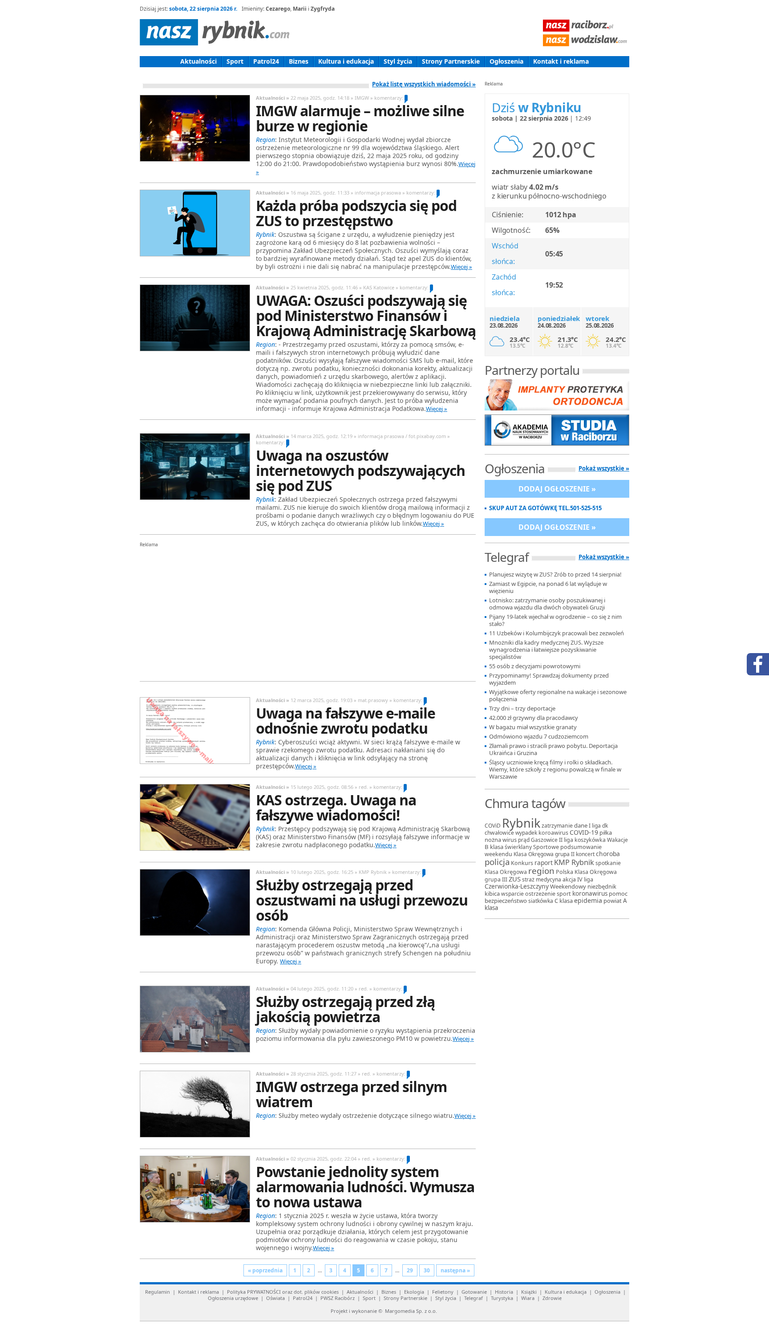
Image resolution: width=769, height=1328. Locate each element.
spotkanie (608, 863)
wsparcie (512, 894)
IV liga (585, 879)
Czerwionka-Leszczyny (517, 886)
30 (427, 1270)
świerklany (518, 847)
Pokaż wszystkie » (604, 468)
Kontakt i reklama (561, 61)
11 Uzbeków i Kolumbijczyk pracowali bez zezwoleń (556, 633)
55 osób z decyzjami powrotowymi (534, 666)
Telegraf (473, 1298)
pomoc (618, 893)
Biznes (298, 61)
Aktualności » (272, 97)
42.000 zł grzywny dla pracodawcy (533, 718)
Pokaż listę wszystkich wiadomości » (424, 84)
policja (497, 861)
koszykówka (590, 840)
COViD (493, 825)
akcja (569, 879)
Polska (564, 872)
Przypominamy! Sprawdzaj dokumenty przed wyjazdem (549, 679)
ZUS (515, 878)
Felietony (442, 1291)
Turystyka (502, 1298)
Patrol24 (266, 61)
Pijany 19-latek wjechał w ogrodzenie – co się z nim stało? (555, 620)
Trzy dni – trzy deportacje (522, 708)
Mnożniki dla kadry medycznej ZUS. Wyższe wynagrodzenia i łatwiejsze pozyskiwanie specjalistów (546, 650)
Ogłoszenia (506, 61)
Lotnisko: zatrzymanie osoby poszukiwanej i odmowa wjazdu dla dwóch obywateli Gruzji (547, 604)
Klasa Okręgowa (506, 872)
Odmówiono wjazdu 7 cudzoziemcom (538, 736)
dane (580, 825)
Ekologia (414, 1291)
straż (528, 879)
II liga (566, 840)
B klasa (494, 847)
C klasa (563, 901)
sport (564, 894)
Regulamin (157, 1291)
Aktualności (198, 61)
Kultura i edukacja (346, 61)
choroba (608, 853)
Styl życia (398, 61)
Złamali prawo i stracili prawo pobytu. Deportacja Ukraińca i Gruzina (553, 749)
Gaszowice (544, 840)
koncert (585, 854)
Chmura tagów (525, 803)
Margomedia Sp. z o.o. (411, 1311)
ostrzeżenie (540, 894)
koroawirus (553, 833)
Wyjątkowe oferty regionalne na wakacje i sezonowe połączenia (558, 695)
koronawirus (589, 893)
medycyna (548, 879)
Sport (235, 61)
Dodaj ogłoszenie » (557, 489)
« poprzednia (265, 1270)
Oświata (275, 1298)
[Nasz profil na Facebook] (758, 664)
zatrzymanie (557, 825)
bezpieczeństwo (506, 901)
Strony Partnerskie (451, 61)
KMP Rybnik (574, 862)
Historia (504, 1291)
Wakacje (617, 840)
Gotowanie (474, 1291)
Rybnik (521, 823)
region (541, 871)
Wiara (527, 1298)
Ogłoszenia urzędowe (233, 1298)
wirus (509, 840)
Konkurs (522, 863)
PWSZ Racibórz (337, 1298)
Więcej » (461, 267)
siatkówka (540, 901)
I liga (595, 825)
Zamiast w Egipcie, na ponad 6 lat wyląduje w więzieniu (548, 587)
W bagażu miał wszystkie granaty (533, 727)
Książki (529, 1291)
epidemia (588, 900)
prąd (524, 840)
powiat (612, 901)
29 (410, 1270)
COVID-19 (584, 832)
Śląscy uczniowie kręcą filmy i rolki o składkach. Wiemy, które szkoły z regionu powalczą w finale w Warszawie (555, 769)
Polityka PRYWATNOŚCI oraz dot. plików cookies (283, 1291)
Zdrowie (552, 1298)
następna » (455, 1270)
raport (543, 862)
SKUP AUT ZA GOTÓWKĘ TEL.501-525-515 (545, 508)
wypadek (526, 833)
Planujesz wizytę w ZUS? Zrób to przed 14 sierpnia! (555, 574)
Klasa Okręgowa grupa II (544, 854)
